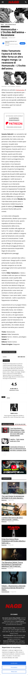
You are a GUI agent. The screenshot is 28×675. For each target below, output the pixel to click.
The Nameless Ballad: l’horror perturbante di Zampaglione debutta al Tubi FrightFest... (12, 564)
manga (8, 397)
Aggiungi (22, 43)
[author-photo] (14, 411)
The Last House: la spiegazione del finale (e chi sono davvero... (13, 497)
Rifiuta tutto (14, 671)
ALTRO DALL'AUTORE (20, 424)
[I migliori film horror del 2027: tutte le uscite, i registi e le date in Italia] (14, 509)
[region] (14, 660)
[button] (2, 2)
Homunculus (20, 90)
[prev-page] (3, 454)
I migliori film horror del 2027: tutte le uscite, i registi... (12, 518)
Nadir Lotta (4, 37)
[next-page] (5, 454)
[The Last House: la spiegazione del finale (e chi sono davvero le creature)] (14, 488)
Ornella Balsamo (5, 591)
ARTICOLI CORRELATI (7, 424)
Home (2, 24)
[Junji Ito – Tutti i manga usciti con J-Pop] (5, 441)
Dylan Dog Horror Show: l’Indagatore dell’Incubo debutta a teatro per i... (13, 541)
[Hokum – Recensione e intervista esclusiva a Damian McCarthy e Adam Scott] (14, 578)
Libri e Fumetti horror (10, 24)
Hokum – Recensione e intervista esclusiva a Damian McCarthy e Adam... (13, 588)
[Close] (26, 646)
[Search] (26, 2)
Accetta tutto (14, 663)
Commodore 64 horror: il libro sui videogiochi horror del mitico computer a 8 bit (18, 448)
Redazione (4, 500)
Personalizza (14, 667)
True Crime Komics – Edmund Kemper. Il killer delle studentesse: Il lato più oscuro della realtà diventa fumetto (17, 432)
